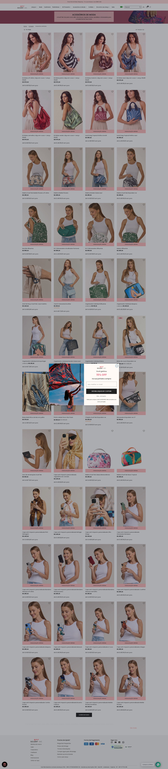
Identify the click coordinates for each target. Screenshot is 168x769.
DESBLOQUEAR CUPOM (101, 391)
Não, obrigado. (101, 396)
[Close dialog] (116, 366)
